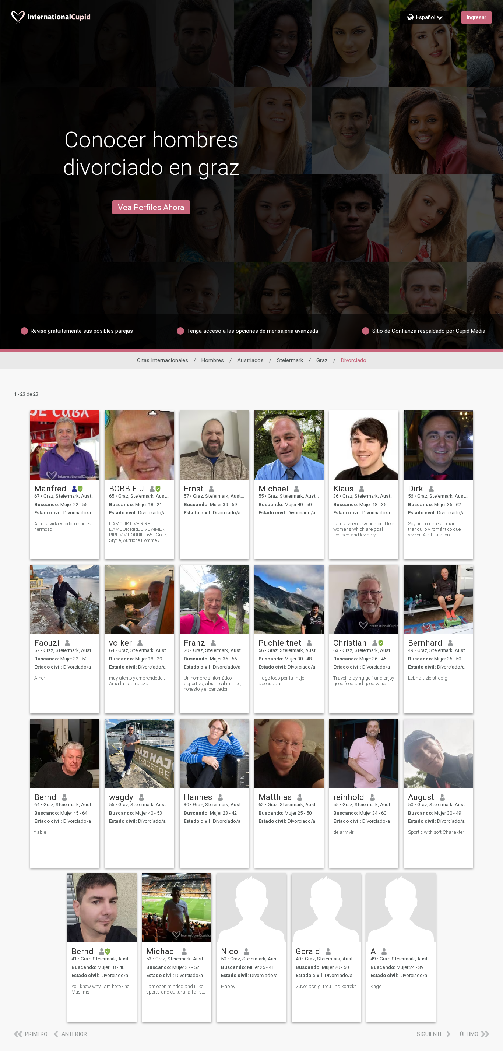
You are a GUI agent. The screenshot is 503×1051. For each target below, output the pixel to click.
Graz (322, 360)
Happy (228, 986)
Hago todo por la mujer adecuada (282, 680)
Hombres (212, 360)
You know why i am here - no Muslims (100, 989)
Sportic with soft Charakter (436, 832)
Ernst (193, 488)
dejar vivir (343, 832)
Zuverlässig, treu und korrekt (326, 986)
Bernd (45, 797)
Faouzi (46, 643)
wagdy (121, 797)
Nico (229, 951)
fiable (40, 832)
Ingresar (476, 17)
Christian (350, 643)
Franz (194, 643)
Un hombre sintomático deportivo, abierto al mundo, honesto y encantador (213, 683)
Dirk (415, 488)
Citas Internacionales (162, 360)
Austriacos (250, 360)
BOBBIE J (126, 488)
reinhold (348, 797)
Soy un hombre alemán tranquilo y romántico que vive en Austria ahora (434, 529)
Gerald (308, 951)
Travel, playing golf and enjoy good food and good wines (363, 680)
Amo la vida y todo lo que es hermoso (62, 526)
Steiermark (290, 360)
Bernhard (425, 643)
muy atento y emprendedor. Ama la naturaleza (137, 680)
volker (120, 643)
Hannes (198, 797)
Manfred (50, 488)
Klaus (343, 488)
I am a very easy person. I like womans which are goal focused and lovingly (363, 529)
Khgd (376, 986)
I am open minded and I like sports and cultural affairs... (175, 989)
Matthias (275, 797)
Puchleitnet (279, 643)
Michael (273, 488)
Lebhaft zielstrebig (427, 678)
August (421, 797)
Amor (39, 678)
